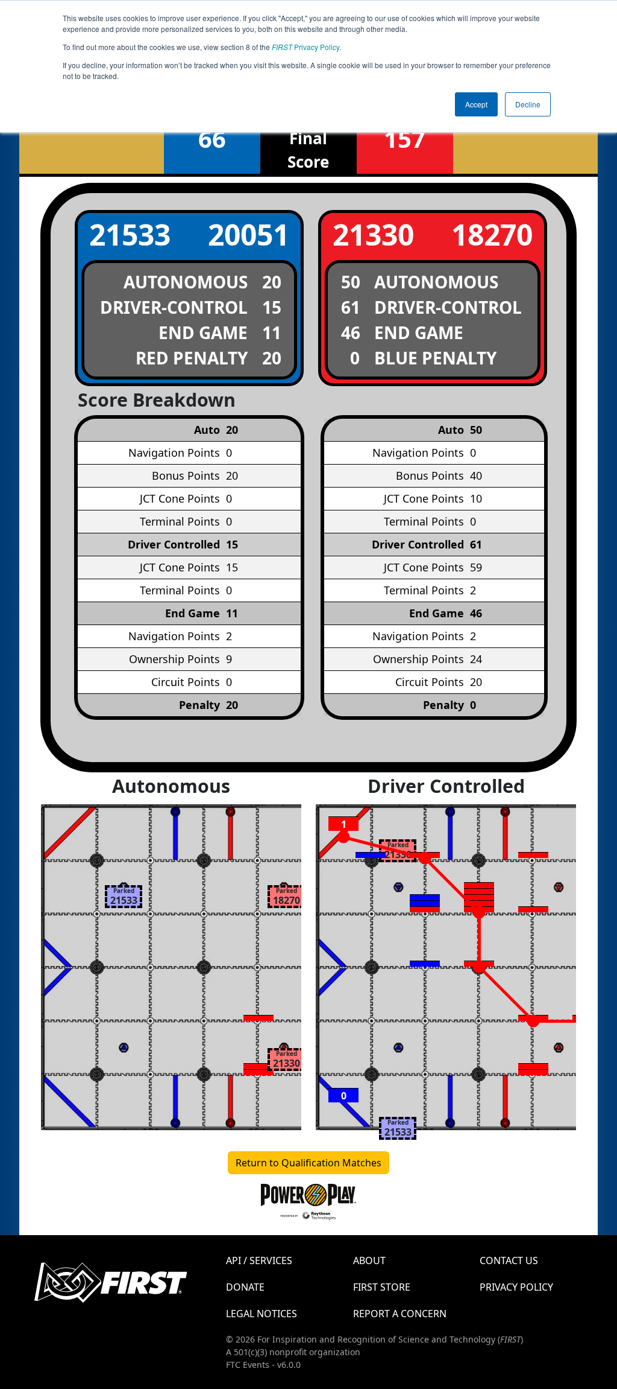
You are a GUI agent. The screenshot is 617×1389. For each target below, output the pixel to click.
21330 (373, 234)
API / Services (259, 1260)
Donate (245, 1287)
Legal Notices (261, 1313)
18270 (492, 234)
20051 (248, 234)
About (369, 1260)
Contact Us (509, 1260)
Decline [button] (527, 104)
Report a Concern (399, 1313)
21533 (130, 234)
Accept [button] (476, 104)
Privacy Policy (305, 47)
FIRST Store (381, 1287)
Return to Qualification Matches (308, 1162)
